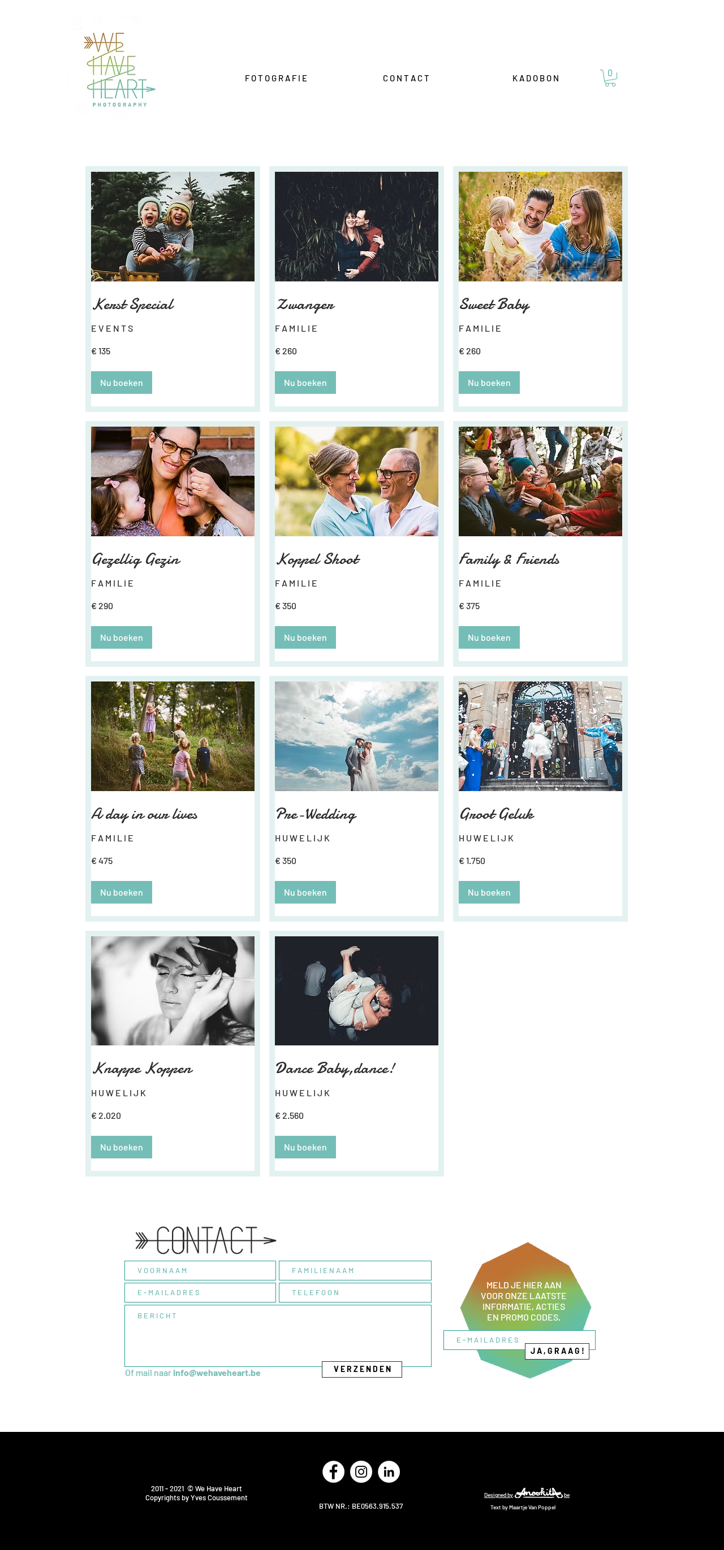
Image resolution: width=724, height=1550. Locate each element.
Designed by (498, 1494)
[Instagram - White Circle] (361, 1472)
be (567, 1494)
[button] (610, 78)
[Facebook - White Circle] (333, 1472)
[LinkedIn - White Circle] (389, 1472)
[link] (173, 304)
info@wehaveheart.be (217, 1372)
